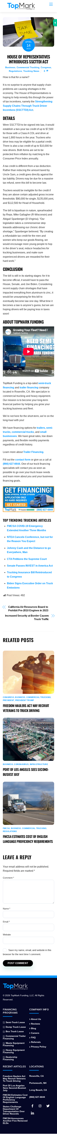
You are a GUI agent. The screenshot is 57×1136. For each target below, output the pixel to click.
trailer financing (29, 387)
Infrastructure (39, 764)
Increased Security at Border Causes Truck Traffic (27, 617)
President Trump (24, 700)
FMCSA (6, 828)
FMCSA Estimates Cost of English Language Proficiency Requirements (28, 839)
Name (6, 908)
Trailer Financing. (33, 452)
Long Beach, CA (38, 1090)
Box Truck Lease (14, 1031)
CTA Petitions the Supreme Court (27, 559)
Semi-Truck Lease (15, 1022)
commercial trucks (23, 432)
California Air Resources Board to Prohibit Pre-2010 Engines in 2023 (28, 609)
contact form (22, 459)
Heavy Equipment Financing (14, 1051)
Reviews (35, 1024)
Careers (34, 1033)
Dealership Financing (10, 1058)
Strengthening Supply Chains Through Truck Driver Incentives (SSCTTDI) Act (27, 105)
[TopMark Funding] (21, 8)
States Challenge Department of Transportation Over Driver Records (14, 1110)
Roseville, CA (36, 1076)
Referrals (35, 1042)
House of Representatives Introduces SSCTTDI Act (28, 59)
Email (6, 921)
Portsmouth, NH (37, 1083)
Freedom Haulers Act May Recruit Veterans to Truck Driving (26, 708)
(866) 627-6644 (11, 463)
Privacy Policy (38, 1047)
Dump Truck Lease (15, 1027)
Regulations (15, 71)
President (8, 700)
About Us (35, 1019)
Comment (8, 877)
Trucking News (31, 71)
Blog (33, 1028)
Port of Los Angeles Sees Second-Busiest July (14, 1088)
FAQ (33, 1037)
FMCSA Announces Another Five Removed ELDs (15, 1120)
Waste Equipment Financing (14, 1044)
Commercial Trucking (28, 67)
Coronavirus (21, 764)
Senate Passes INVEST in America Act (30, 565)
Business (10, 67)
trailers (41, 427)
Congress (46, 67)
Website (7, 934)
